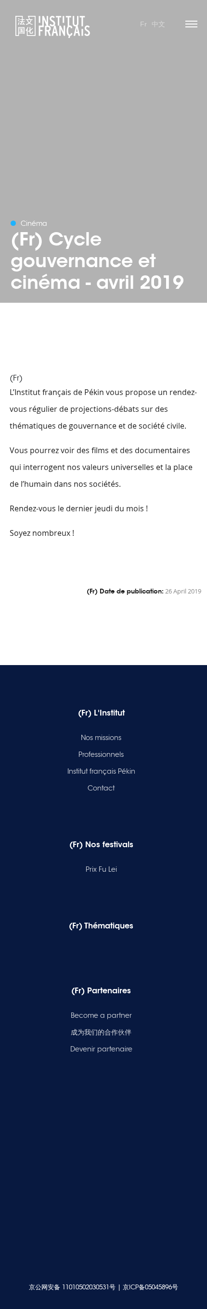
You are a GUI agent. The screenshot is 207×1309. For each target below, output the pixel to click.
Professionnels (101, 754)
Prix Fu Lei (101, 869)
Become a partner (101, 1015)
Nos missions (101, 737)
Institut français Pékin (101, 771)
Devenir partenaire (101, 1049)
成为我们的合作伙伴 (101, 1032)
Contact (101, 788)
